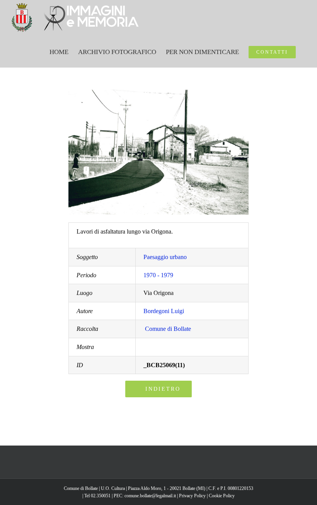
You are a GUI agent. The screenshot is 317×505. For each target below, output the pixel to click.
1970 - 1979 (158, 275)
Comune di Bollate (168, 328)
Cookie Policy (222, 495)
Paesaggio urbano (165, 257)
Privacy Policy (192, 495)
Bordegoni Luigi (163, 311)
